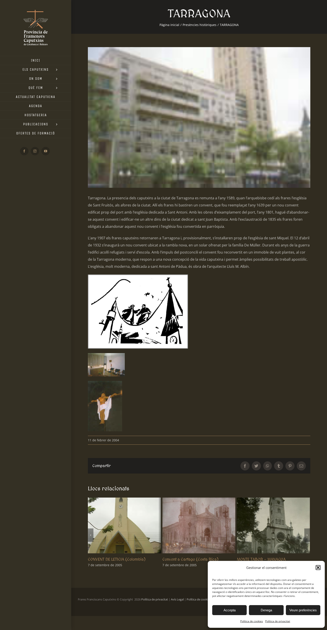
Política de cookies (251, 621)
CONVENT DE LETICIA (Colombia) (116, 559)
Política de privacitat (277, 621)
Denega (266, 610)
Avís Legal (177, 599)
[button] (318, 567)
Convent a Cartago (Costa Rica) (190, 559)
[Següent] (307, 535)
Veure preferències (303, 610)
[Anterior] (90, 535)
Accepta (230, 610)
